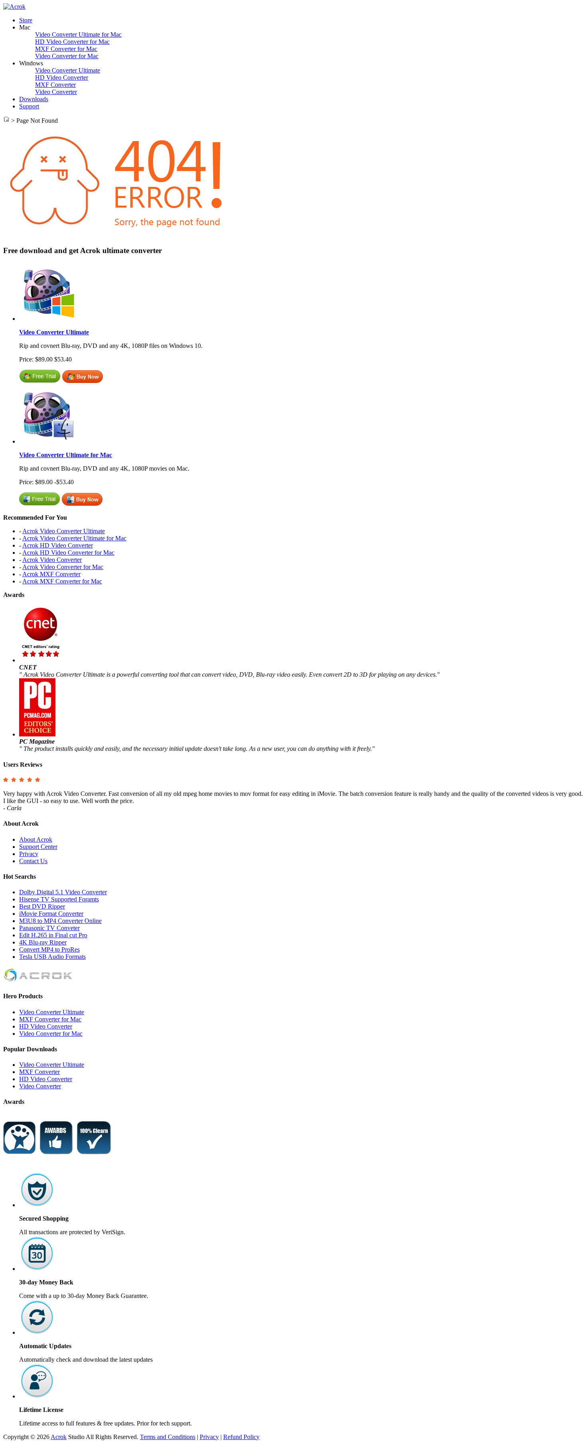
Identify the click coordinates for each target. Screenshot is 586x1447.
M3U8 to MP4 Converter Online (60, 920)
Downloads (33, 99)
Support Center (38, 846)
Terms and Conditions (167, 1436)
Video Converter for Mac (66, 56)
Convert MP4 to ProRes (49, 949)
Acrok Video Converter (52, 559)
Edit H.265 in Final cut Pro (53, 935)
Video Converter (56, 91)
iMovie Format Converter (51, 913)
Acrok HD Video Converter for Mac (68, 552)
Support (29, 106)
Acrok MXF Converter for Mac (62, 581)
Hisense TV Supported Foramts (59, 899)
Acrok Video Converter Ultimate (63, 531)
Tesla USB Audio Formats (52, 956)
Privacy (28, 853)
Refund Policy (241, 1436)
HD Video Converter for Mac (72, 41)
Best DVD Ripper (42, 906)
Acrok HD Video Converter (57, 545)
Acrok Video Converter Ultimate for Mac (74, 538)
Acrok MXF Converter (51, 574)
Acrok (59, 1436)
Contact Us (33, 861)
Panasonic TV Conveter (49, 928)
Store (25, 20)
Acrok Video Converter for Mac (62, 566)
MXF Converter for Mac (66, 48)
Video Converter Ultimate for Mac (78, 34)
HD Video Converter (61, 77)
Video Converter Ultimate (67, 70)
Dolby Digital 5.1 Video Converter (63, 892)
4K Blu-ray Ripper (43, 942)
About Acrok (35, 839)
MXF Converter (55, 84)
